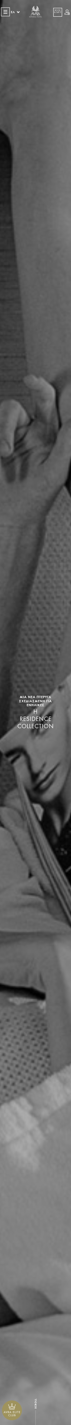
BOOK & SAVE (57, 11)
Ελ (13, 12)
